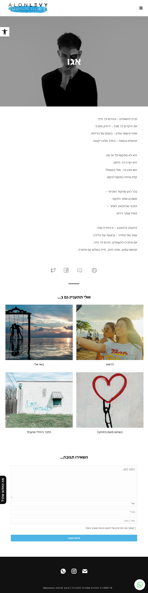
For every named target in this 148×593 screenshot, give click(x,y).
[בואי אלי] (39, 332)
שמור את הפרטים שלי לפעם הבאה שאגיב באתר (109, 528)
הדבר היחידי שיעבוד (39, 432)
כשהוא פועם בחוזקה (110, 432)
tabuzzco (49, 588)
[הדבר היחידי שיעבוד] (39, 400)
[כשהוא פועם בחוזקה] (110, 400)
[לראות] (110, 332)
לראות (110, 364)
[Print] (94, 270)
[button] (4, 31)
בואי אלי (39, 364)
